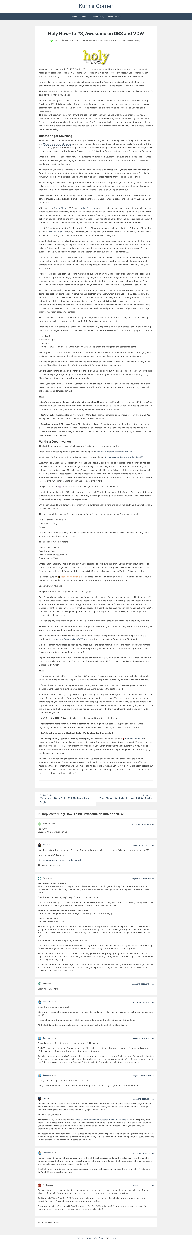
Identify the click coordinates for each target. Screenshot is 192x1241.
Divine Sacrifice (55, 232)
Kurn (55, 40)
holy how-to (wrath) (101, 40)
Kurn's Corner (96, 6)
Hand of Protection (88, 208)
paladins (129, 40)
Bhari (113, 1238)
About (83, 16)
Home (74, 16)
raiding (137, 40)
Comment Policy (97, 16)
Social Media (113, 16)
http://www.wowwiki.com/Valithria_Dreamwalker (61, 860)
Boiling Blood (60, 208)
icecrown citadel (118, 40)
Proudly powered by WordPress (90, 1238)
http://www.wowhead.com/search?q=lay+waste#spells (102, 1119)
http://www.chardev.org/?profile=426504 (115, 451)
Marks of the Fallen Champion (57, 144)
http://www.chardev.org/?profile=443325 (123, 457)
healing (89, 40)
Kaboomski (47, 1002)
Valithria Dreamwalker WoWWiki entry (73, 639)
